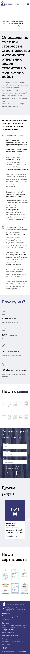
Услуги (12, 21)
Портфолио (5, 619)
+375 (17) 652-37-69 (8, 625)
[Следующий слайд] (29, 520)
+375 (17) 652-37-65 (8, 628)
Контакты (15, 618)
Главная (5, 21)
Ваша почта (6, 459)
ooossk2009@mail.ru (8, 632)
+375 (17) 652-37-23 (8, 630)
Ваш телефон (7, 451)
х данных (15, 468)
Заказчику (15, 616)
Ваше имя (6, 443)
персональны (9, 468)
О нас (4, 616)
